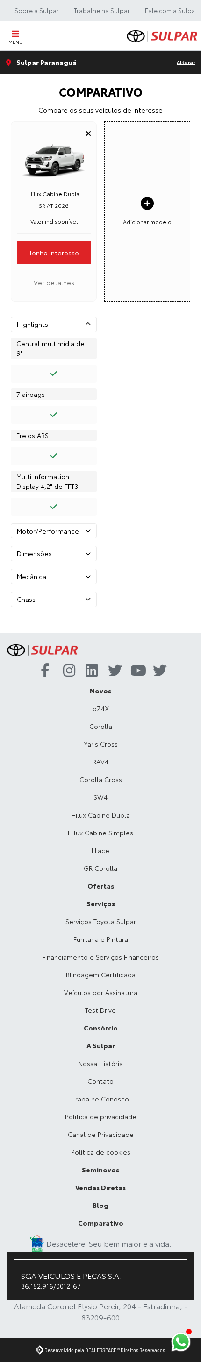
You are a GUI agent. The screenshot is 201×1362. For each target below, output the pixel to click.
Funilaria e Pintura (100, 939)
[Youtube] (134, 671)
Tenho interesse (54, 252)
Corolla (100, 726)
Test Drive (100, 1010)
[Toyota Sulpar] (162, 36)
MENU (15, 41)
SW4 (100, 797)
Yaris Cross (101, 743)
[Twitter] (111, 671)
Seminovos (100, 1169)
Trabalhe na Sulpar (102, 10)
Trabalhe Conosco (100, 1098)
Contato (100, 1081)
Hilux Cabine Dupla (100, 814)
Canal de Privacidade (101, 1134)
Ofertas (100, 885)
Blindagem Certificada (101, 974)
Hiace (100, 850)
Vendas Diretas (100, 1187)
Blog (100, 1205)
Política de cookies (100, 1152)
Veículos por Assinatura (100, 992)
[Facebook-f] (44, 671)
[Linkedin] (89, 671)
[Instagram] (67, 671)
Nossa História (100, 1063)
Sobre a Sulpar (36, 10)
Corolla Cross (100, 779)
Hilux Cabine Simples (100, 832)
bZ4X (101, 708)
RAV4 (100, 761)
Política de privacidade (100, 1116)
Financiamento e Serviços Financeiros (100, 956)
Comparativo (100, 1223)
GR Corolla (100, 868)
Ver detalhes (54, 282)
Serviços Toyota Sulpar (100, 921)
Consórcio (101, 1027)
